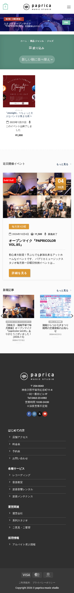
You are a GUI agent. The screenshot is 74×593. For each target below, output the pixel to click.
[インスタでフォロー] (34, 413)
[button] (5, 7)
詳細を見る (19, 273)
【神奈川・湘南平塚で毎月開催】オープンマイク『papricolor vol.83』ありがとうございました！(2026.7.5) (19, 331)
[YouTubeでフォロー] (44, 413)
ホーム (24, 41)
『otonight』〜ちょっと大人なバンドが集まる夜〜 (19, 115)
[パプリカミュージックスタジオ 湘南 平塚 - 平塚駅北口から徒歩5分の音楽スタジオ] (37, 7)
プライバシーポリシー (44, 582)
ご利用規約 (24, 582)
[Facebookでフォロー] (29, 413)
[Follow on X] (39, 413)
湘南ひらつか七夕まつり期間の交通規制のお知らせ (55, 328)
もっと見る (62, 164)
